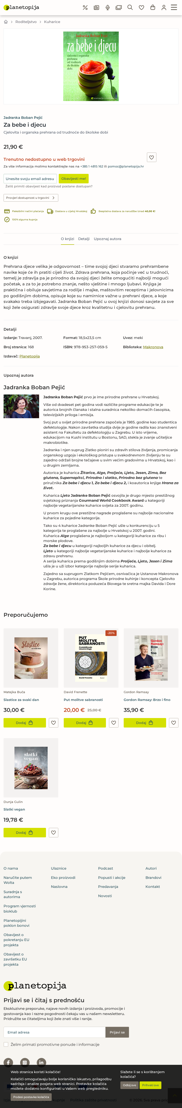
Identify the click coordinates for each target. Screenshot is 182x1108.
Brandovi (153, 877)
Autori (151, 868)
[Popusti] (85, 7)
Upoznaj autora (107, 238)
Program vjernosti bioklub (20, 908)
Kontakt (153, 886)
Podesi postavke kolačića (31, 1097)
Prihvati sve (150, 1085)
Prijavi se (117, 1032)
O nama (11, 868)
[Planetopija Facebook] (8, 1062)
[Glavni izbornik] (174, 7)
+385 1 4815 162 (91, 166)
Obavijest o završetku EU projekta (15, 959)
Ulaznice (58, 868)
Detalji (84, 238)
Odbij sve (129, 1085)
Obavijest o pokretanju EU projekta (16, 939)
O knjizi (67, 238)
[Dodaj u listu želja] (151, 157)
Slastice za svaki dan (21, 700)
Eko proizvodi (63, 877)
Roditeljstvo (26, 21)
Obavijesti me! (73, 178)
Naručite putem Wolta (18, 880)
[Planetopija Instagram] (25, 1062)
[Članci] (96, 7)
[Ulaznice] (119, 7)
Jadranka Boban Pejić (23, 117)
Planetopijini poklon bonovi (16, 923)
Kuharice (52, 21)
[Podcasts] (108, 7)
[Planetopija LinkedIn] (41, 1062)
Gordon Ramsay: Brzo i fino (147, 700)
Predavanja (108, 886)
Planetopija (29, 356)
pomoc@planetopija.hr (126, 166)
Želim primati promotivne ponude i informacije (55, 1044)
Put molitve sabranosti (83, 700)
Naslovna (59, 886)
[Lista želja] (141, 7)
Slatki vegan (14, 809)
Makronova (153, 347)
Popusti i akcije (111, 877)
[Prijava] (164, 7)
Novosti (105, 896)
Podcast (105, 868)
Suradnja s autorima (13, 894)
